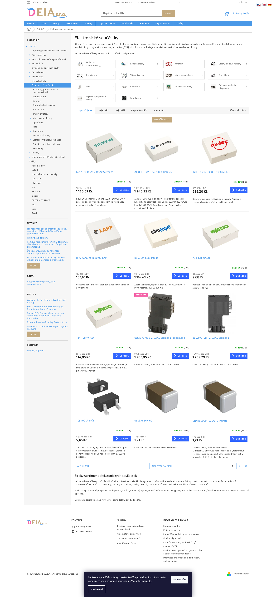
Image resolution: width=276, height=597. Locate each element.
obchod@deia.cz (84, 526)
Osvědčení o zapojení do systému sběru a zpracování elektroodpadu (182, 552)
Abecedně (159, 110)
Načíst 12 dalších (162, 466)
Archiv (33, 265)
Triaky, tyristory (40, 114)
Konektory (38, 131)
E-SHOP (32, 46)
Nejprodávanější (139, 110)
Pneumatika (37, 76)
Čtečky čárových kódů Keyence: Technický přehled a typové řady (43, 252)
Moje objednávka (146, 2)
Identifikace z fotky (126, 543)
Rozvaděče (37, 63)
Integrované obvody (42, 118)
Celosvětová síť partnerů (129, 534)
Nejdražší (120, 110)
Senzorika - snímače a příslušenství (49, 59)
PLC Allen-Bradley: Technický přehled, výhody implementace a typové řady (46, 258)
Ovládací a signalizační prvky (45, 68)
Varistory (37, 101)
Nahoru (84, 466)
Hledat (168, 13)
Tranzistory (38, 109)
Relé (35, 126)
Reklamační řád (170, 546)
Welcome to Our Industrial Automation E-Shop (46, 301)
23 (246, 466)
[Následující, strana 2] (239, 466)
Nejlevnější (104, 110)
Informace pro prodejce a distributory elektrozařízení (181, 559)
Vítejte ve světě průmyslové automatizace (41, 282)
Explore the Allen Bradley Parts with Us (47, 322)
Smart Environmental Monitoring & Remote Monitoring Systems (45, 307)
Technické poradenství (128, 538)
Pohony (35, 152)
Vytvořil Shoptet (241, 574)
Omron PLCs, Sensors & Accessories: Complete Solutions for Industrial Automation (45, 315)
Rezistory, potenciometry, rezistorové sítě (45, 91)
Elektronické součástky (43, 85)
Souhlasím (179, 579)
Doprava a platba (123, 2)
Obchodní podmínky (173, 538)
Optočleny (38, 122)
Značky (32, 161)
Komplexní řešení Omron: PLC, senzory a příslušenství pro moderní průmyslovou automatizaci (47, 244)
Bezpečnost (38, 72)
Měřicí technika (39, 81)
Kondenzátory (39, 96)
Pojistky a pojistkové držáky (46, 144)
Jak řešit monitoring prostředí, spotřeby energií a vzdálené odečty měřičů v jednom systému (47, 231)
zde (149, 581)
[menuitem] (31, 23)
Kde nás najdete (35, 350)
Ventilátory (38, 148)
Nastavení (97, 589)
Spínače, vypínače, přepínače (47, 140)
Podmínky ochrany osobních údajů (179, 542)
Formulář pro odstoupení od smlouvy (181, 534)
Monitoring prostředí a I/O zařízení (48, 157)
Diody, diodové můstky (44, 105)
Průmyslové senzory (37, 237)
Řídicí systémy (39, 55)
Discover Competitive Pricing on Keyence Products (47, 327)
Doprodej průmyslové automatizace (49, 50)
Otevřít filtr (161, 119)
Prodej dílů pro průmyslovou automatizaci (131, 528)
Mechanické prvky (41, 135)
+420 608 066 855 (84, 531)
